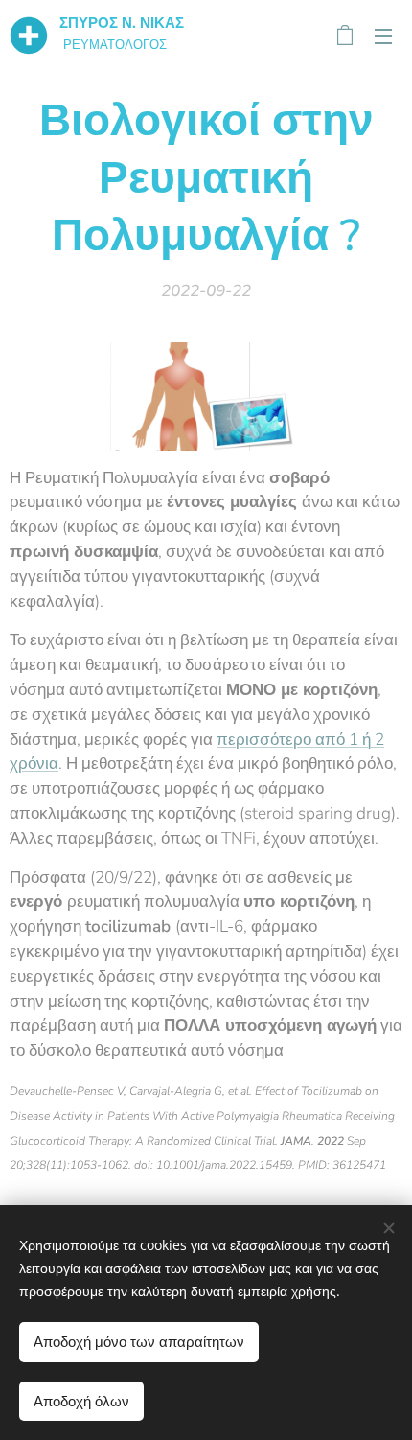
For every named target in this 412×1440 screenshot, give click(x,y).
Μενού (383, 35)
